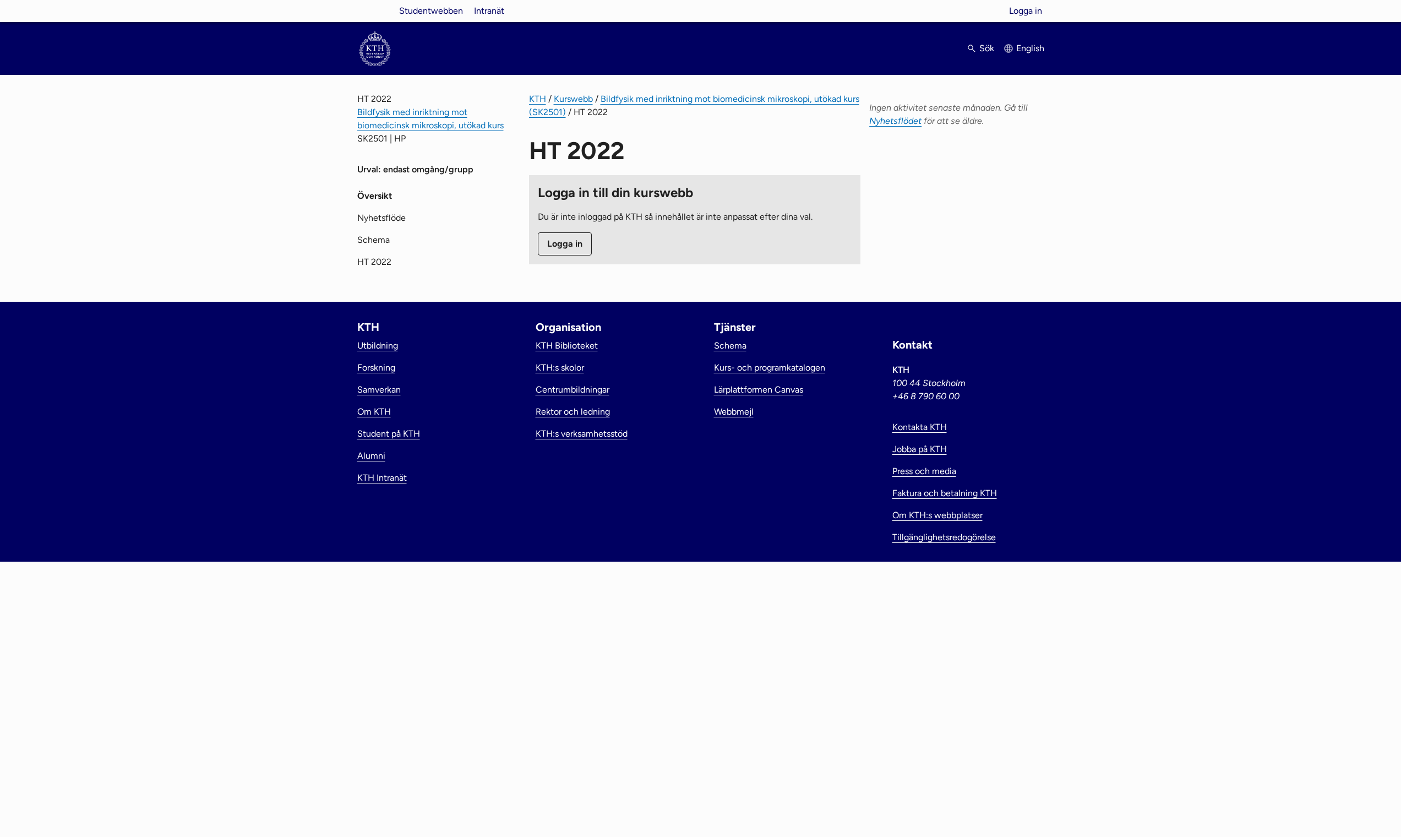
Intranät (489, 11)
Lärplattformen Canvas (758, 389)
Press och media (924, 471)
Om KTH (374, 411)
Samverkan (379, 389)
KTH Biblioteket (567, 345)
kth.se (374, 11)
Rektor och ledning (573, 411)
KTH (537, 99)
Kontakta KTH (919, 427)
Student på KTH (388, 433)
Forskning (376, 367)
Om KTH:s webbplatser (937, 515)
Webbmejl (734, 411)
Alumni (371, 455)
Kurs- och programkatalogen (769, 367)
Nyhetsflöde (381, 218)
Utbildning (377, 345)
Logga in (1025, 11)
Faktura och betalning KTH (944, 493)
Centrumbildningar (572, 389)
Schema (373, 240)
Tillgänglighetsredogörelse (944, 537)
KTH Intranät (382, 477)
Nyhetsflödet (895, 121)
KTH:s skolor (560, 367)
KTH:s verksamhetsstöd (582, 433)
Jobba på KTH (919, 449)
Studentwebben (431, 11)
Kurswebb (573, 99)
